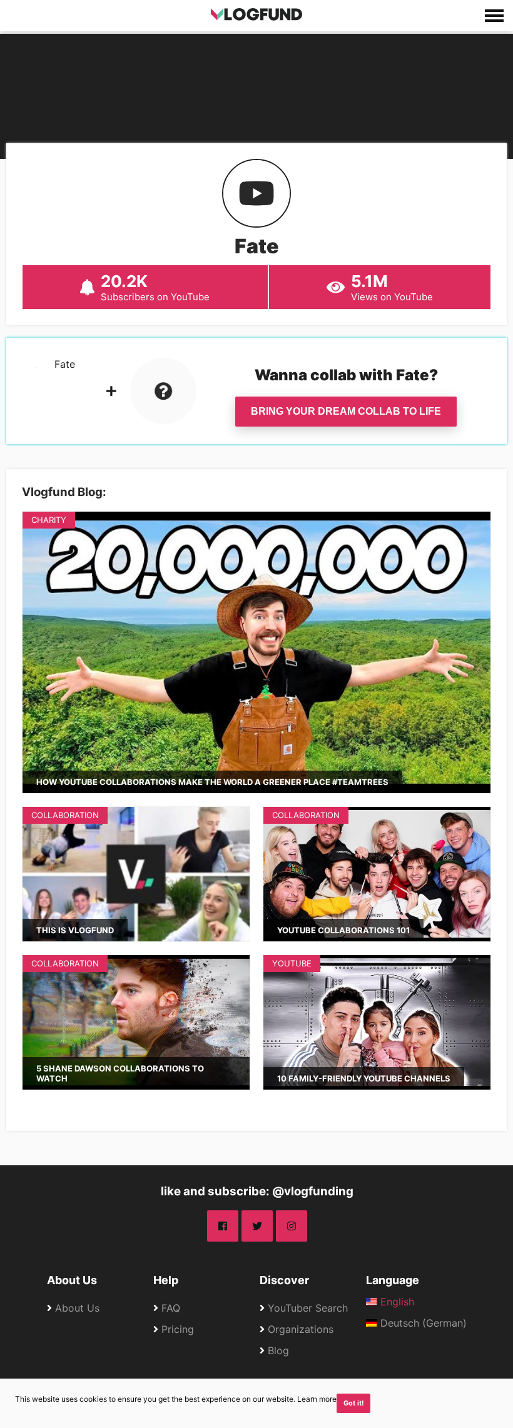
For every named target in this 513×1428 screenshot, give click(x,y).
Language (392, 1280)
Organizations (300, 1329)
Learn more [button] (317, 1399)
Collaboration (65, 815)
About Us (72, 1280)
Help (165, 1280)
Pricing (177, 1329)
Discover (284, 1280)
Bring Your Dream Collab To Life (346, 411)
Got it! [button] (353, 1403)
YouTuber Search (308, 1308)
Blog (278, 1350)
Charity (48, 520)
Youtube (292, 963)
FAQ (170, 1308)
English (395, 1301)
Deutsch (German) (422, 1323)
